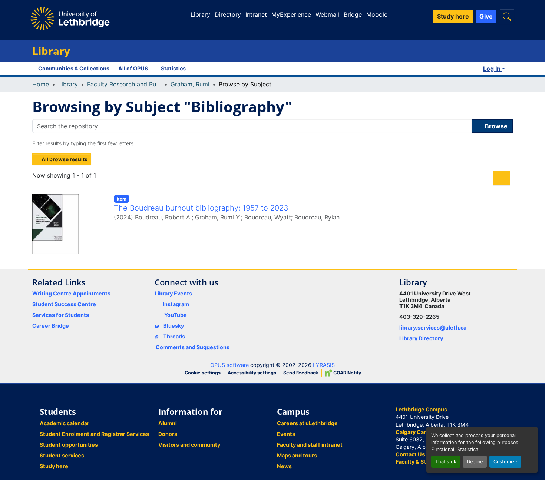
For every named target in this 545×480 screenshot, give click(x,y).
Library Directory (421, 338)
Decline (475, 461)
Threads (173, 336)
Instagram (176, 304)
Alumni (167, 423)
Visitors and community (189, 444)
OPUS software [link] (229, 365)
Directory (228, 14)
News (284, 466)
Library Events (173, 293)
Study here (54, 466)
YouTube (175, 315)
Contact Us (410, 454)
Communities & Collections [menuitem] (73, 68)
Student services (62, 455)
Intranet (256, 14)
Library (200, 14)
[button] (506, 16)
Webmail (327, 14)
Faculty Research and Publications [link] (124, 84)
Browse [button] (495, 126)
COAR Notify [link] (346, 372)
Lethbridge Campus (421, 409)
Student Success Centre (64, 304)
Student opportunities (69, 444)
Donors (167, 434)
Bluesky (173, 325)
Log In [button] (492, 68)
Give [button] (486, 16)
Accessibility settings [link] (252, 372)
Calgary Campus (417, 432)
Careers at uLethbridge (307, 423)
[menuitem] (135, 68)
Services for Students (60, 315)
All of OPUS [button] (133, 68)
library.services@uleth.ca (432, 327)
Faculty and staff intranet (310, 444)
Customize (505, 461)
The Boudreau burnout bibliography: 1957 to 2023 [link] (201, 207)
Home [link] (40, 84)
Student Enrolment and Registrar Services (94, 434)
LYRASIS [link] (324, 365)
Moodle (376, 14)
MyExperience (291, 14)
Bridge (353, 14)
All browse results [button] (63, 159)
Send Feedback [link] (300, 372)
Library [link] (68, 84)
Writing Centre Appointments (71, 293)
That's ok (445, 461)
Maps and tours (297, 455)
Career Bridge (50, 325)
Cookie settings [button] (203, 372)
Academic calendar (64, 423)
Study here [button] (453, 16)
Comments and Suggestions (192, 347)
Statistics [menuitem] (173, 68)
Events (286, 434)
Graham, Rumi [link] (190, 84)
